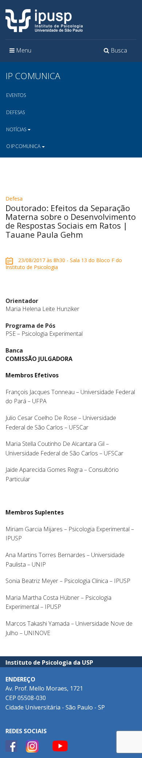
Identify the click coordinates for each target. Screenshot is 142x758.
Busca (116, 52)
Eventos (16, 95)
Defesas (15, 112)
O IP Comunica (23, 146)
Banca (14, 350)
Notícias (16, 129)
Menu (22, 52)
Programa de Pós (30, 326)
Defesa (14, 198)
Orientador (21, 301)
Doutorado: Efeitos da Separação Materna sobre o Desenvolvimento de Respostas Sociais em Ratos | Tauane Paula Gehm (70, 221)
